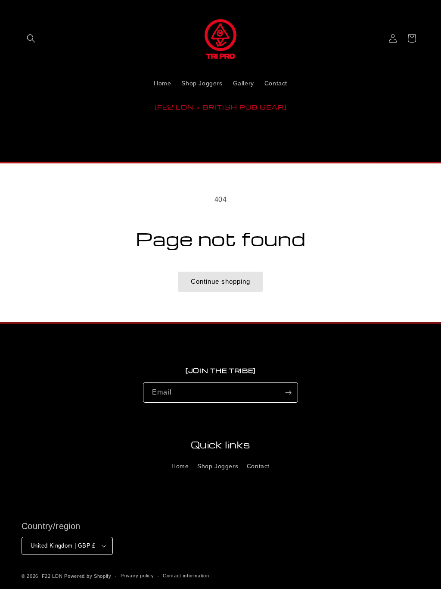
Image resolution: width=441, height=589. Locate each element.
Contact (258, 466)
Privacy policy (137, 575)
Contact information (186, 575)
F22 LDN (52, 576)
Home (180, 466)
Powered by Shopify (88, 576)
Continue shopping (220, 281)
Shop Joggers (217, 466)
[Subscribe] (288, 392)
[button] (31, 38)
